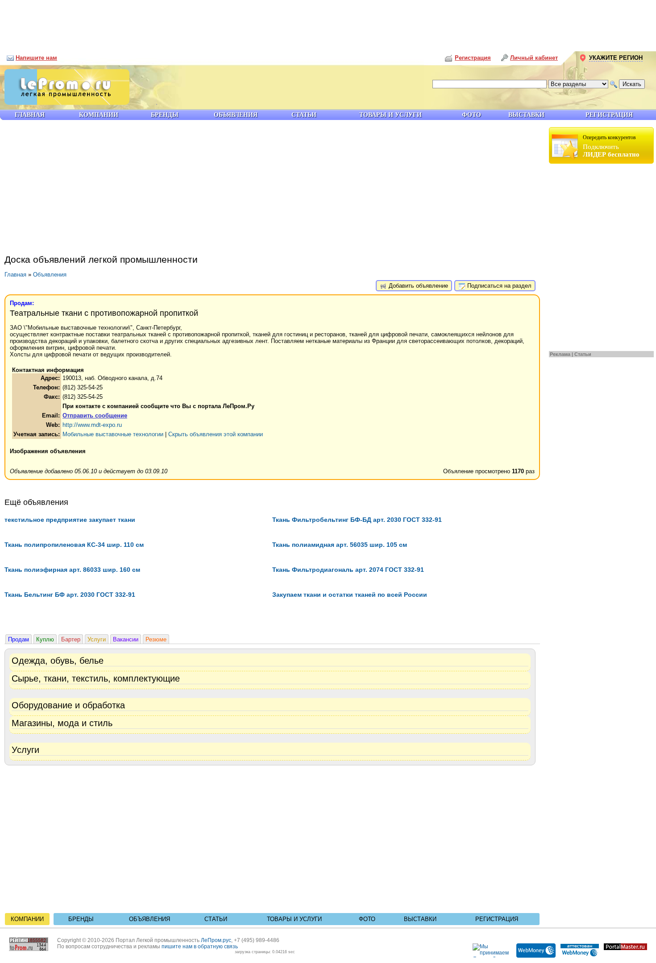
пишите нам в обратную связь (200, 946)
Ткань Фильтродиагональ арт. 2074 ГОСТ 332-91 (348, 569)
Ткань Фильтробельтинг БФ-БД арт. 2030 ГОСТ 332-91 (357, 519)
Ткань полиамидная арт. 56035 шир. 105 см (339, 544)
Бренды (81, 919)
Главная (15, 274)
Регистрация (496, 919)
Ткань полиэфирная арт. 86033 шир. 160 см (72, 569)
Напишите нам (36, 57)
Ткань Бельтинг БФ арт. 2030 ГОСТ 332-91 (69, 594)
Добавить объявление (417, 285)
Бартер (70, 639)
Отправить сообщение (94, 415)
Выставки (420, 919)
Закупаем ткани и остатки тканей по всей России (349, 594)
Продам (18, 639)
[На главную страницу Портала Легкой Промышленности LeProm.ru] (64, 102)
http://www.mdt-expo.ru (92, 425)
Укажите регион (616, 57)
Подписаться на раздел (498, 285)
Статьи (582, 354)
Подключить (611, 146)
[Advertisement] (328, 22)
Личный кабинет (534, 57)
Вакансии (125, 639)
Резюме (155, 639)
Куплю (45, 639)
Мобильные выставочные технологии (112, 434)
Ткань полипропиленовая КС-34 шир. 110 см (74, 544)
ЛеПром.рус (216, 940)
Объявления (49, 274)
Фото (367, 919)
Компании (27, 919)
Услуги (96, 639)
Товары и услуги (294, 919)
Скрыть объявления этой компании (215, 434)
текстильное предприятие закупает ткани (69, 519)
